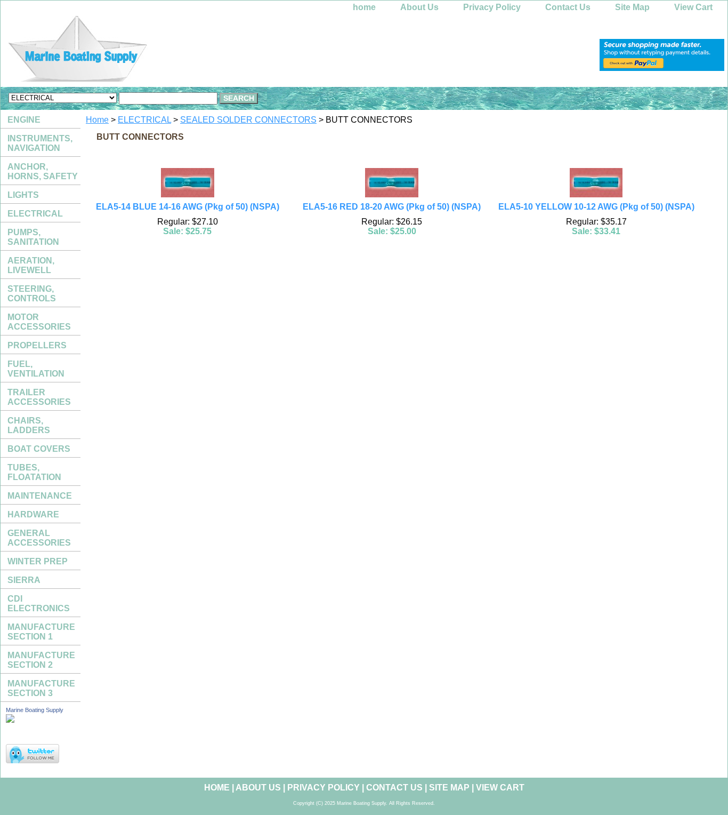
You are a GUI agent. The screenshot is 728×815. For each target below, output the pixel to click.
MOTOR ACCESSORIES (39, 322)
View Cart (693, 7)
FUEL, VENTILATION (35, 368)
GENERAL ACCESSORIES (39, 538)
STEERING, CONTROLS (31, 293)
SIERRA (24, 580)
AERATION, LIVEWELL (30, 265)
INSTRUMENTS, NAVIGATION (39, 143)
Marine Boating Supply (34, 710)
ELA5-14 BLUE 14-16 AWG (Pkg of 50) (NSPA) (187, 206)
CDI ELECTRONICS (38, 603)
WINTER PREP (37, 561)
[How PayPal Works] (662, 68)
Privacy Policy (492, 7)
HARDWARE (33, 514)
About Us (419, 7)
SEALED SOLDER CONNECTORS (248, 119)
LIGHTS (23, 194)
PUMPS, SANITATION (33, 237)
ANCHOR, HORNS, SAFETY (42, 171)
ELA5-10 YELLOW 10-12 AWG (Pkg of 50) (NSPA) (596, 206)
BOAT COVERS (38, 448)
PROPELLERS (37, 345)
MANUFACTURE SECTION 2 (41, 660)
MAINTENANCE (39, 495)
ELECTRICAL (144, 119)
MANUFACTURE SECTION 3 (41, 688)
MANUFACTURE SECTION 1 (41, 631)
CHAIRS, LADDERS (28, 425)
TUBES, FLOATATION (34, 472)
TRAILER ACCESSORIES (39, 397)
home (364, 7)
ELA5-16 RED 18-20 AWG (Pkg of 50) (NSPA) (392, 206)
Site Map (632, 7)
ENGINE (24, 119)
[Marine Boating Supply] (134, 51)
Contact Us (568, 7)
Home (97, 119)
